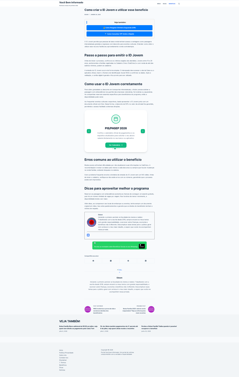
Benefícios (172, 3)
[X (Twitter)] (111, 260)
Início (159, 3)
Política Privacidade (66, 353)
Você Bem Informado (71, 2)
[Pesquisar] (179, 3)
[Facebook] (93, 260)
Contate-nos (63, 358)
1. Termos (62, 362)
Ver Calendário (114, 145)
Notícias (62, 370)
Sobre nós (62, 355)
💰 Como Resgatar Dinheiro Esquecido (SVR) (119, 28)
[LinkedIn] (146, 260)
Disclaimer (63, 360)
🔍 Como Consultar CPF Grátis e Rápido (119, 34)
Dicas (164, 3)
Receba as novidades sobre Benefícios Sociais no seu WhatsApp (119, 246)
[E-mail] (88, 236)
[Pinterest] (128, 260)
